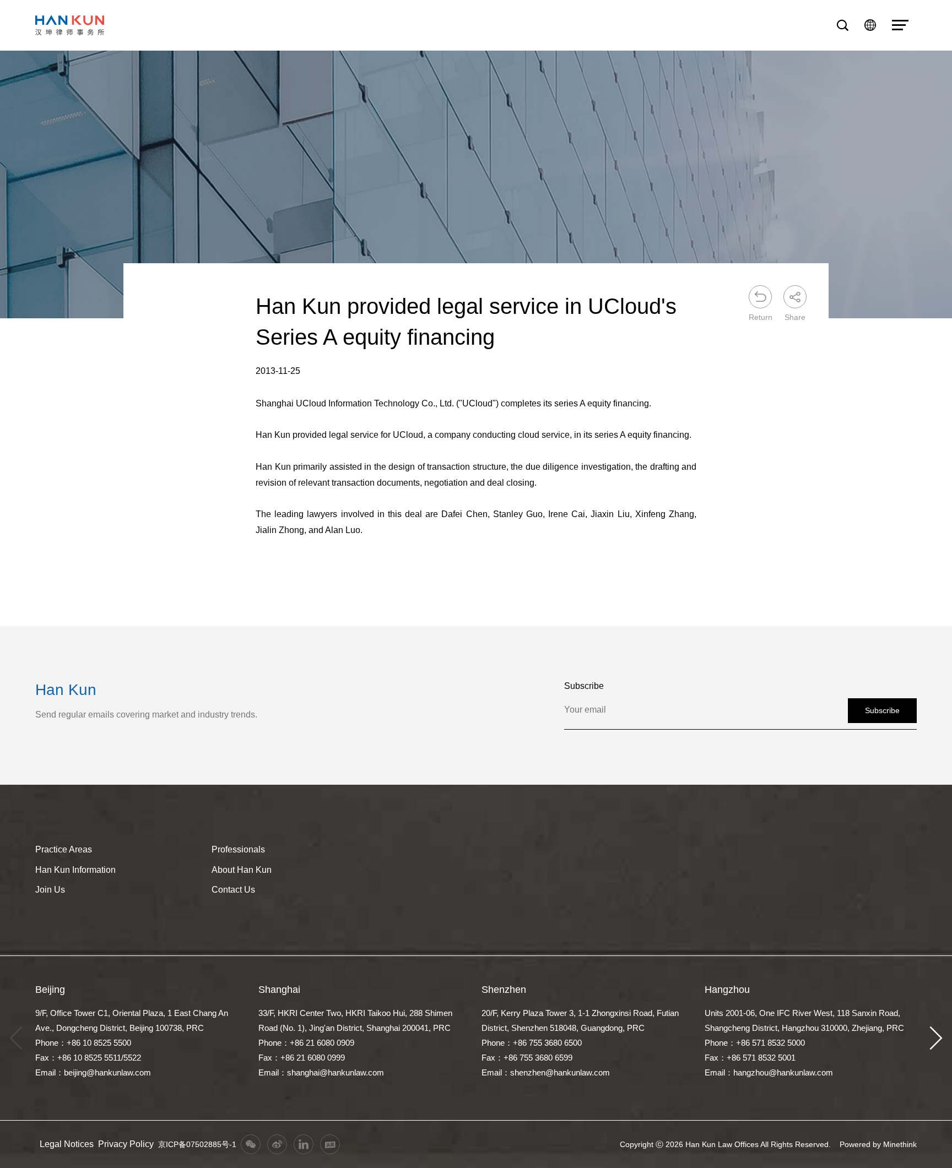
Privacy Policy (126, 1144)
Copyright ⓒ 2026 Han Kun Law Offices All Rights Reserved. (725, 1144)
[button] (936, 1038)
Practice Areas (63, 849)
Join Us (50, 889)
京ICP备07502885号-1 (197, 1144)
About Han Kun (242, 869)
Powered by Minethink (878, 1144)
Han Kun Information (75, 869)
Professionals (238, 849)
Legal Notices (67, 1144)
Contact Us (233, 889)
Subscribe (882, 710)
